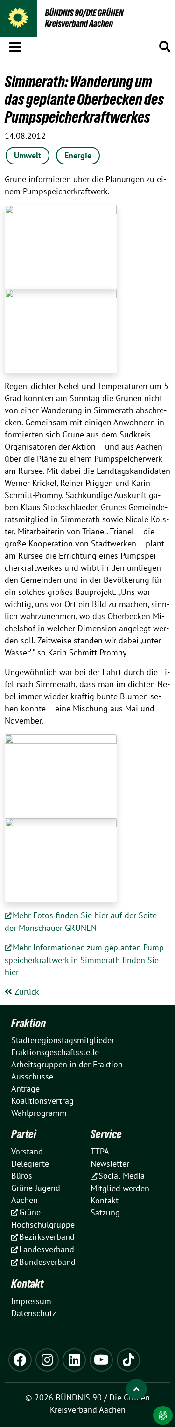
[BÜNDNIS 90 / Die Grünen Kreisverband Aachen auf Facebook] (20, 1360)
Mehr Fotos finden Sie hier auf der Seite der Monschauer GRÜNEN (81, 921)
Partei (23, 1133)
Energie (77, 155)
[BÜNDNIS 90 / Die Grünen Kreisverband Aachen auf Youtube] (101, 1360)
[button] (15, 45)
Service (106, 1133)
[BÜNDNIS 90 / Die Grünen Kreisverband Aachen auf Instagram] (47, 1360)
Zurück (25, 991)
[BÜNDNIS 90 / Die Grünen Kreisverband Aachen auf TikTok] (128, 1360)
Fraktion (28, 1023)
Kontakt (27, 1283)
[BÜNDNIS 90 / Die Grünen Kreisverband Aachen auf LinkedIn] (74, 1360)
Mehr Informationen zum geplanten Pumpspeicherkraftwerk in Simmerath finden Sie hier (86, 959)
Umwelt (27, 155)
